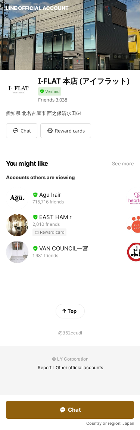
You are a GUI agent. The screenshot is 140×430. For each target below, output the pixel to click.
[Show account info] (49, 91)
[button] (65, 130)
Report (45, 367)
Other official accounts (79, 367)
